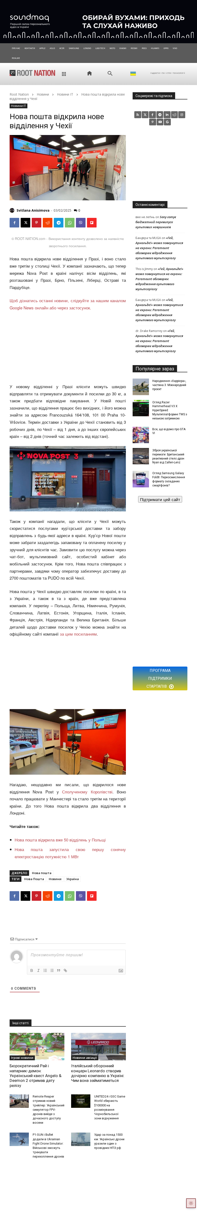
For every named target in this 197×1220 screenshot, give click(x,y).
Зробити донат (160, 499)
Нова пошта (41, 873)
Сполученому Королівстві (87, 792)
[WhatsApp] (69, 222)
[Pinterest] (36, 222)
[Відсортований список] (45, 970)
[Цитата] (58, 970)
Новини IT (65, 94)
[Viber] (81, 222)
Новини (43, 94)
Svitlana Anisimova (33, 210)
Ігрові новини (22, 1057)
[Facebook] (14, 222)
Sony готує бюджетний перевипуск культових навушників (155, 222)
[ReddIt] (47, 222)
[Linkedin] (167, 114)
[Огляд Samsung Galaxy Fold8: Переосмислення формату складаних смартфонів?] (141, 479)
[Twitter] (145, 114)
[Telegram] (58, 222)
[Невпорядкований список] (52, 970)
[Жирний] (31, 970)
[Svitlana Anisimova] (13, 210)
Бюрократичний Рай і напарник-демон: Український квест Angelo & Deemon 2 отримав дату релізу (36, 1075)
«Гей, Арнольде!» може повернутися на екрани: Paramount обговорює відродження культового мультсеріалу (159, 248)
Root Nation (19, 94)
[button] (110, 73)
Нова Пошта (34, 879)
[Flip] (92, 222)
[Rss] (137, 114)
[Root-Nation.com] (32, 73)
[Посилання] (65, 970)
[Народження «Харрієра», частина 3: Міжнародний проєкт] (141, 387)
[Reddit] (174, 114)
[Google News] (167, 122)
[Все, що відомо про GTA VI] (141, 435)
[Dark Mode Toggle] (191, 1203)
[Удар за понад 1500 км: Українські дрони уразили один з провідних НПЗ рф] (80, 1139)
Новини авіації (85, 1057)
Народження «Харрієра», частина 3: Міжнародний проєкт (169, 385)
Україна (72, 879)
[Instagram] (181, 114)
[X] (25, 222)
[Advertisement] (68, 347)
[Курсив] (38, 970)
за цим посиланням (78, 634)
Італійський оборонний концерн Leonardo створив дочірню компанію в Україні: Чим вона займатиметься (97, 1073)
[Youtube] (160, 122)
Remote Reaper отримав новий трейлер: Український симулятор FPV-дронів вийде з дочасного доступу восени (48, 1109)
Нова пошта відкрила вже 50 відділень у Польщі (60, 840)
